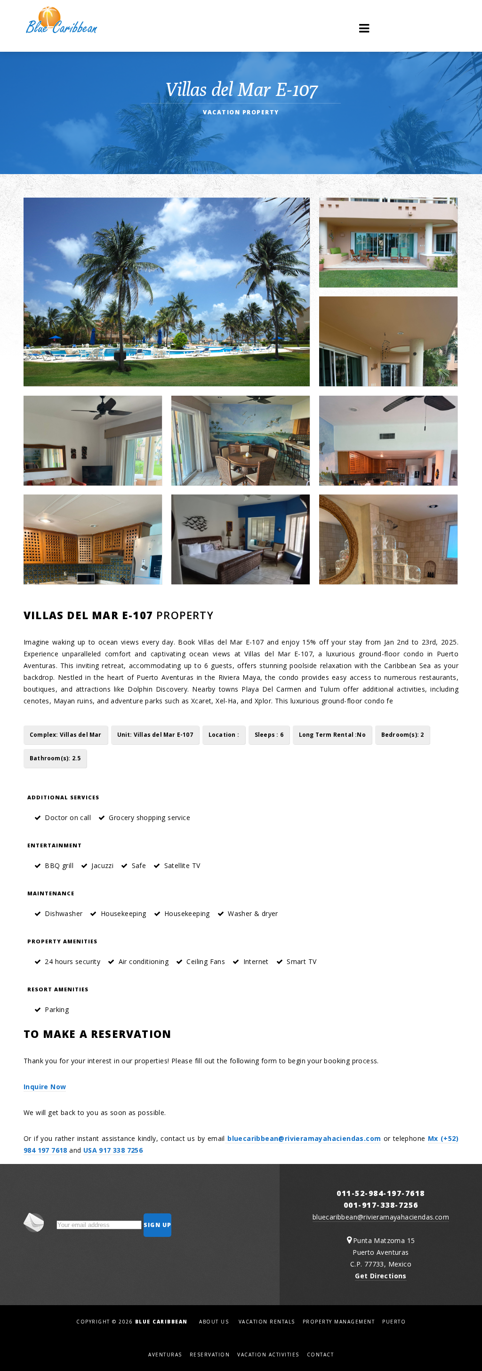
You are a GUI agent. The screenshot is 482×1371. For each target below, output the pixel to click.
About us (214, 1321)
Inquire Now (45, 1086)
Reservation (210, 1354)
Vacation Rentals (267, 1321)
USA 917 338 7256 (113, 1150)
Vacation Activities (268, 1354)
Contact (320, 1354)
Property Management (339, 1321)
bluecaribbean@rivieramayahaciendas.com (303, 1138)
